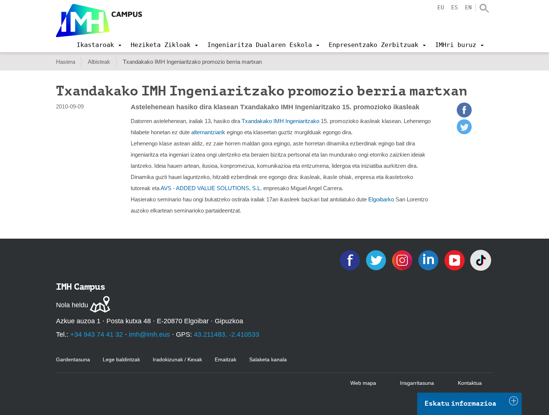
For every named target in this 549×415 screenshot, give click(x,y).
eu (440, 7)
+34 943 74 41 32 (96, 334)
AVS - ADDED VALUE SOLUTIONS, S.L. (211, 188)
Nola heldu (72, 305)
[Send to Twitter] (464, 132)
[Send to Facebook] (464, 115)
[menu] (99, 44)
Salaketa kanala (268, 359)
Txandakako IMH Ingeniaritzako (280, 121)
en (468, 7)
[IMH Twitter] (377, 260)
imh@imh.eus (149, 334)
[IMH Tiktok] (480, 260)
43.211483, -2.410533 (226, 334)
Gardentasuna (73, 359)
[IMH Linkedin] (429, 260)
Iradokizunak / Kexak (177, 359)
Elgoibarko (382, 199)
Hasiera (65, 62)
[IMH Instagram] (403, 260)
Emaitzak (225, 359)
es (454, 7)
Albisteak (99, 62)
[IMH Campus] (99, 20)
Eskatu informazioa (460, 403)
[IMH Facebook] (351, 260)
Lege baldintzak (121, 359)
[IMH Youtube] (455, 260)
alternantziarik (208, 132)
